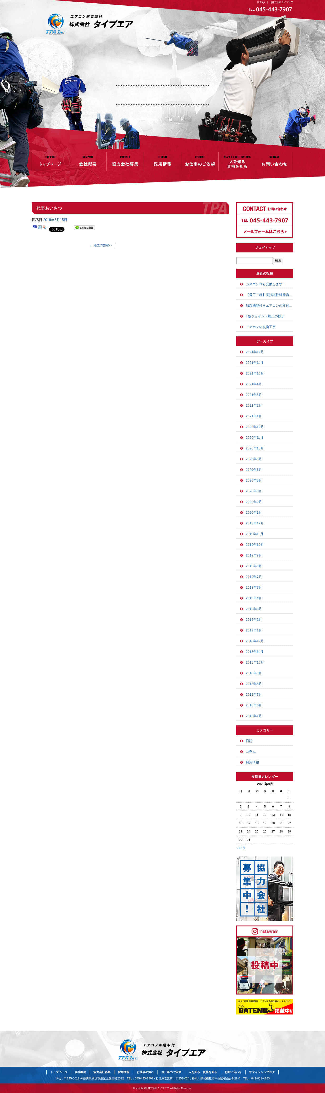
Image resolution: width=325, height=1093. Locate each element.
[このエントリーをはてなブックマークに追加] (35, 228)
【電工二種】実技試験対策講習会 (269, 295)
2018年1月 (254, 716)
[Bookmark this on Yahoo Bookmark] (45, 228)
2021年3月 (254, 395)
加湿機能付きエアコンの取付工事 (269, 305)
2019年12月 (255, 523)
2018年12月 (255, 641)
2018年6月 (254, 705)
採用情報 (162, 161)
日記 (249, 741)
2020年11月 (254, 437)
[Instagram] (264, 993)
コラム (251, 751)
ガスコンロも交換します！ (266, 284)
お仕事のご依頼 (199, 161)
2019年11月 (254, 534)
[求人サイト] (264, 1013)
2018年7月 (254, 694)
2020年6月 (254, 470)
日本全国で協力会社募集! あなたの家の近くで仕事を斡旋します (162, 37)
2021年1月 (254, 416)
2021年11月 (254, 362)
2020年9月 (254, 459)
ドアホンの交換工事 (261, 327)
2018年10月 (255, 662)
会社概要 (87, 161)
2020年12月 (255, 427)
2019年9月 (254, 555)
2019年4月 (254, 598)
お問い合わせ (274, 161)
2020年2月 (254, 502)
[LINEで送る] (84, 228)
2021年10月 (255, 373)
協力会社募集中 (264, 889)
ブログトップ (265, 248)
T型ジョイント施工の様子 (265, 316)
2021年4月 (254, 384)
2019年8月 (254, 566)
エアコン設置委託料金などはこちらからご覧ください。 (162, 39)
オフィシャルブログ (262, 1072)
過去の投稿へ (101, 245)
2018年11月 (254, 652)
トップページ (50, 161)
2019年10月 (255, 544)
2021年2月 (254, 405)
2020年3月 (254, 491)
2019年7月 (254, 577)
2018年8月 (254, 684)
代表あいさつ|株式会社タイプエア (275, 2)
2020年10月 (255, 448)
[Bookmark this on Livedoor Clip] (40, 228)
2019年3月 (254, 609)
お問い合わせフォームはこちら (264, 220)
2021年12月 (255, 352)
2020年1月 (254, 512)
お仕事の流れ (145, 1072)
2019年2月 (254, 619)
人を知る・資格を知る (237, 161)
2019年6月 (254, 587)
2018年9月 (254, 673)
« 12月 (240, 848)
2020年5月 (254, 480)
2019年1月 (254, 630)
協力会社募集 (125, 161)
